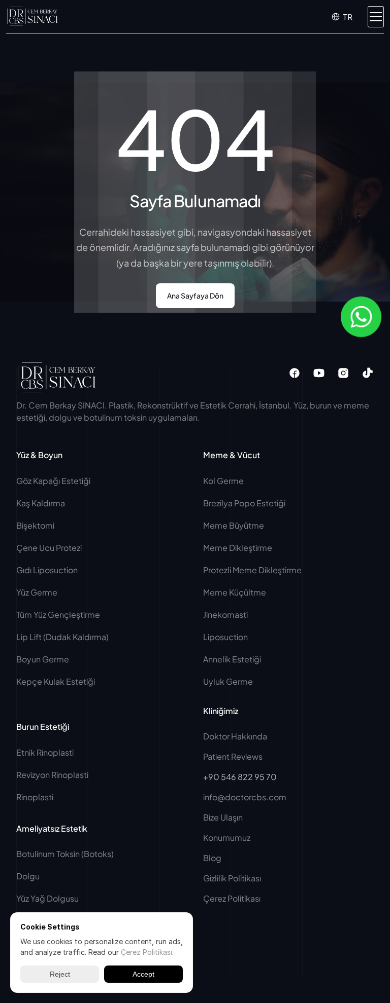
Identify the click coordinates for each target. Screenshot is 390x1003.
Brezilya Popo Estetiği (244, 503)
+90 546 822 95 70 (240, 776)
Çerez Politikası (232, 898)
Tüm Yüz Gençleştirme (58, 614)
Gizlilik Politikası (232, 878)
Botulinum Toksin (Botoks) (65, 853)
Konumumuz (226, 837)
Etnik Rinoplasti (45, 752)
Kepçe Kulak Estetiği (55, 681)
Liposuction (225, 636)
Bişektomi (35, 525)
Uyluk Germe (228, 681)
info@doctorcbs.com (244, 797)
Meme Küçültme (234, 592)
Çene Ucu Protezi (49, 547)
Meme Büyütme (233, 525)
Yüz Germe (36, 592)
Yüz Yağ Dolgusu (47, 898)
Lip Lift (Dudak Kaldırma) (62, 636)
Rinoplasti (34, 797)
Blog (212, 857)
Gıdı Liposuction (47, 570)
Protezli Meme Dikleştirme (252, 570)
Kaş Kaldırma (40, 503)
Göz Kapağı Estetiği (53, 480)
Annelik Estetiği (232, 659)
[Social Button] (294, 373)
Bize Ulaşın (223, 817)
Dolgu (28, 876)
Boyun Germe (42, 659)
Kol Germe (223, 480)
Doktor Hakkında (235, 736)
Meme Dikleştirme (237, 547)
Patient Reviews (233, 756)
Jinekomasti (225, 614)
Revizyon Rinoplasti (52, 774)
